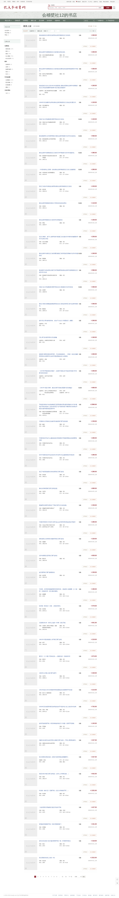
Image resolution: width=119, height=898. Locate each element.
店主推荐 (41, 20)
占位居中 (14, 7)
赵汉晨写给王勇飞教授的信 (47, 572)
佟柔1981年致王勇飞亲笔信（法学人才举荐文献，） (54, 773)
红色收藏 (9, 84)
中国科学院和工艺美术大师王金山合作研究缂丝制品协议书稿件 (57, 522)
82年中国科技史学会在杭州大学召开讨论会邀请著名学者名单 (56, 455)
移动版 (89, 895)
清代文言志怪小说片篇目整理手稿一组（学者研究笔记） (55, 841)
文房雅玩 (9, 80)
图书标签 (101, 895)
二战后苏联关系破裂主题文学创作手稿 (50, 807)
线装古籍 (9, 49)
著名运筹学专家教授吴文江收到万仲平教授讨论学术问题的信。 (57, 152)
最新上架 (33, 20)
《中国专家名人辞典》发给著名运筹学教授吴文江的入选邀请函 (57, 169)
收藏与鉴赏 (9, 69)
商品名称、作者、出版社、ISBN (57, 7)
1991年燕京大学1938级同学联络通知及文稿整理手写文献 (55, 690)
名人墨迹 (9, 56)
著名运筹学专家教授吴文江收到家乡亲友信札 (52, 52)
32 (66, 876)
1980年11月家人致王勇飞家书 (47, 673)
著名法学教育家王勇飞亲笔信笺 (48, 488)
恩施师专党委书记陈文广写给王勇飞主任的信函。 (53, 505)
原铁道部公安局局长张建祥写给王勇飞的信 (51, 539)
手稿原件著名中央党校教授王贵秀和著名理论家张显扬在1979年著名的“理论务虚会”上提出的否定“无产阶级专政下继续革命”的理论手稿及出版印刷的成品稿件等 (58, 406)
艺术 (8, 74)
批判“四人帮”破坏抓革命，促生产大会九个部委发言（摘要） (56, 320)
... (59, 876)
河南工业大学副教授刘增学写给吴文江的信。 (52, 119)
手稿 (7, 35)
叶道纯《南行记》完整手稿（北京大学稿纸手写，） (54, 790)
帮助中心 (66, 895)
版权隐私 (72, 895)
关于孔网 (54, 895)
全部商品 (25, 20)
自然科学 (9, 64)
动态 (64, 20)
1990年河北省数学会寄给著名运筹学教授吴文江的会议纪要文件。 (58, 102)
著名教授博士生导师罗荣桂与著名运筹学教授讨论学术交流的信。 (58, 136)
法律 (8, 67)
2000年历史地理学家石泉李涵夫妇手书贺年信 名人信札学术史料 (57, 706)
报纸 (8, 53)
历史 (8, 71)
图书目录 (95, 895)
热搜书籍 (107, 895)
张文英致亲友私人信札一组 (47, 857)
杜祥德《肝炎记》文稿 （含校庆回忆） (50, 606)
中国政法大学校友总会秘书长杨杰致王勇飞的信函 (53, 421)
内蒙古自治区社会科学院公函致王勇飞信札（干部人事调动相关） (58, 740)
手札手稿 (8, 32)
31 (62, 876)
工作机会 (84, 895)
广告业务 (78, 895)
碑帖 (8, 87)
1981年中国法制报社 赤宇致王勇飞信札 (50, 639)
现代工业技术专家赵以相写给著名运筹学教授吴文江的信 (55, 186)
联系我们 (60, 895)
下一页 (70, 876)
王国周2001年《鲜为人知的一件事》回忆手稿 (52, 622)
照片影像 (9, 82)
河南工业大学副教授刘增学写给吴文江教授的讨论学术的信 (56, 287)
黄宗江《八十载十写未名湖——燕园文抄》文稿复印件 (54, 656)
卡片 (8, 93)
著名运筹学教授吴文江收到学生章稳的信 (50, 220)
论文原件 (8, 30)
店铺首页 (17, 20)
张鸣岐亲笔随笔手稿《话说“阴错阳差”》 (50, 824)
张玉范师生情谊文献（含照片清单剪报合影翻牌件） (54, 757)
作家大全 (113, 895)
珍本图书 (49, 20)
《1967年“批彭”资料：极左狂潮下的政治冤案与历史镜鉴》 (56, 387)
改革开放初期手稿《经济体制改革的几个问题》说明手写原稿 (56, 723)
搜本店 (86, 20)
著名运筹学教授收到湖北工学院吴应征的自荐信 (52, 203)
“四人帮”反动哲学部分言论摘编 (48, 337)
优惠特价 (57, 20)
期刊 (8, 51)
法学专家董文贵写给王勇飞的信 (48, 555)
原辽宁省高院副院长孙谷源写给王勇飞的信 (51, 471)
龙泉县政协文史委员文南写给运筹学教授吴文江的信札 (54, 35)
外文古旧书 (10, 58)
